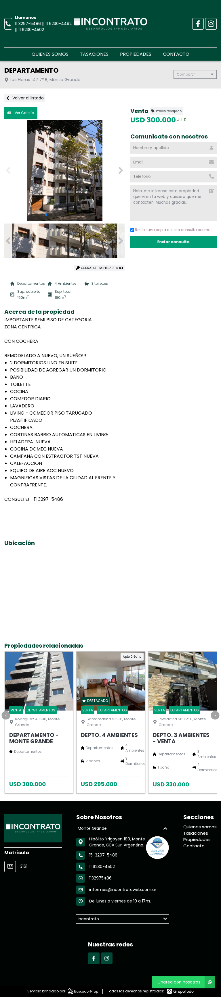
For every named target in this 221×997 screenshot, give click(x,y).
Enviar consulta (173, 242)
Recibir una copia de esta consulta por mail (173, 229)
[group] (64, 170)
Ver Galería (24, 112)
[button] (121, 170)
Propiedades (135, 54)
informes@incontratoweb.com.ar (122, 889)
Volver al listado (27, 98)
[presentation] (5, 715)
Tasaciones (94, 54)
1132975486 (100, 878)
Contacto (176, 54)
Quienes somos (50, 54)
